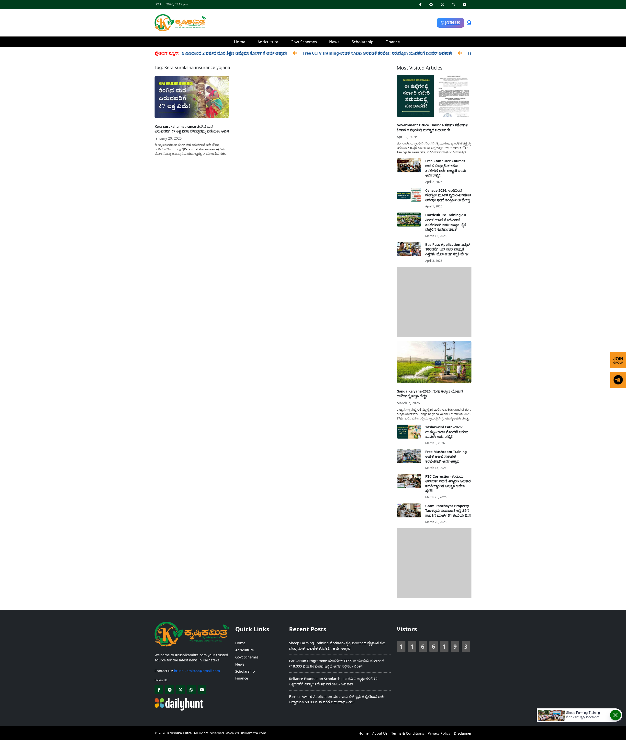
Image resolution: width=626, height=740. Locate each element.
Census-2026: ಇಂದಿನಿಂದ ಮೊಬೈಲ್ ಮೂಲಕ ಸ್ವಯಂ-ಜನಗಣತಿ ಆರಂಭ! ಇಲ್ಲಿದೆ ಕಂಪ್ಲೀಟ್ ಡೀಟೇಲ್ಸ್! (448, 195)
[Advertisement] (322, 22)
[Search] (469, 23)
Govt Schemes (304, 42)
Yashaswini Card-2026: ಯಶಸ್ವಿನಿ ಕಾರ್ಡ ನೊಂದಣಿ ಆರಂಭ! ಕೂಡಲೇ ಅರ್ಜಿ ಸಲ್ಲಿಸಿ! (447, 432)
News (334, 42)
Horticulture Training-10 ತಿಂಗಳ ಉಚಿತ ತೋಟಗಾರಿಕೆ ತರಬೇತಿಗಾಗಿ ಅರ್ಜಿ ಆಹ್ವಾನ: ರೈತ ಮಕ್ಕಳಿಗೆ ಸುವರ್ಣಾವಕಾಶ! (445, 222)
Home (239, 42)
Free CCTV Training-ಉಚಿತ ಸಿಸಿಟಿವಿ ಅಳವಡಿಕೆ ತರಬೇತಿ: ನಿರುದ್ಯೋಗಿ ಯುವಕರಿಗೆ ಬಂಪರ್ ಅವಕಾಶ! (363, 53)
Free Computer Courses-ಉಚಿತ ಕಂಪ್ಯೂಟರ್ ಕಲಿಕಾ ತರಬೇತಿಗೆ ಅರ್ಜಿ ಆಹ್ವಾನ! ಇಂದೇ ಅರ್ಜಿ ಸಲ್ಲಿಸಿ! (445, 168)
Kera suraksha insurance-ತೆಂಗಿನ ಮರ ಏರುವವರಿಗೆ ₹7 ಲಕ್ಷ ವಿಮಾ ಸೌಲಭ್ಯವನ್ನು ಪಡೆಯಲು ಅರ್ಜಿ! (192, 129)
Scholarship (362, 42)
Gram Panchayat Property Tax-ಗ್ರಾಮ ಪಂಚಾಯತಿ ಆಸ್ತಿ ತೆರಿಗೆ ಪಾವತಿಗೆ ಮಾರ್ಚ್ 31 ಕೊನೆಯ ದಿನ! (448, 510)
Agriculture (267, 42)
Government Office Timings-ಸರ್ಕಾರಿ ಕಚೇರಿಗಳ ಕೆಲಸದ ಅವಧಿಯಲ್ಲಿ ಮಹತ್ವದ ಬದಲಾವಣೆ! (432, 127)
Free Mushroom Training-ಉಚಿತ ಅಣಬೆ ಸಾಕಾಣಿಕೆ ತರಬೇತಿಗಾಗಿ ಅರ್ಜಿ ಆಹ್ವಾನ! (446, 456)
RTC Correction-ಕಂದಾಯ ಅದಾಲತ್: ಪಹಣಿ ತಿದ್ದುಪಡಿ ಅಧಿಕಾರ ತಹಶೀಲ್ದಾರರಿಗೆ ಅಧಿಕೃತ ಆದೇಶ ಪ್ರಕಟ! (448, 483)
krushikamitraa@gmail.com (197, 670)
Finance (393, 42)
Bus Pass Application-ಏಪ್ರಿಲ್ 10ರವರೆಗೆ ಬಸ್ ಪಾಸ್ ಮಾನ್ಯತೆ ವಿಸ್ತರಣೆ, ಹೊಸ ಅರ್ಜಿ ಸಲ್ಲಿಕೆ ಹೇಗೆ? (447, 249)
